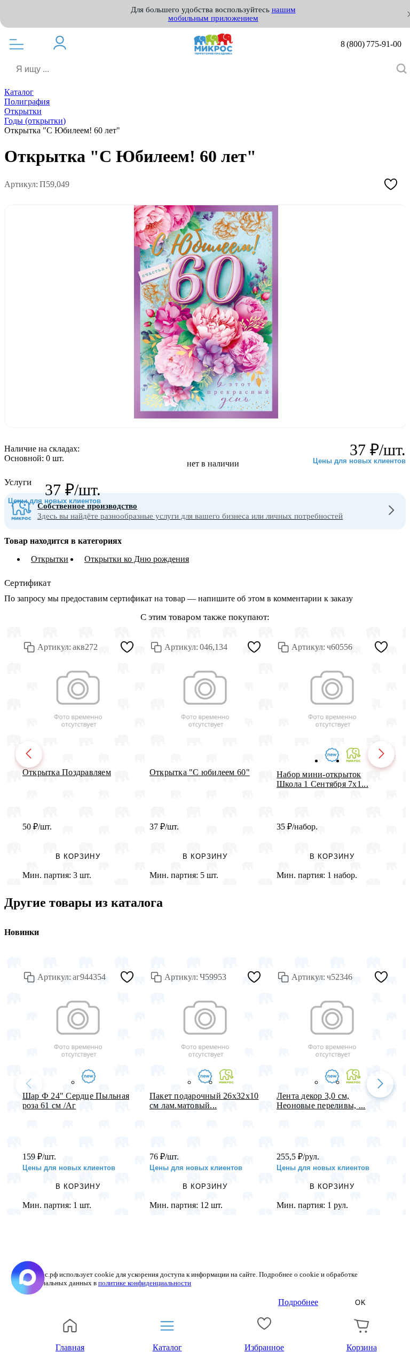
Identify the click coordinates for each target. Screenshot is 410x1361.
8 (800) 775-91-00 (371, 44)
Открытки (49, 558)
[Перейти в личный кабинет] (65, 43)
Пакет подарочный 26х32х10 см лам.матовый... (204, 1100)
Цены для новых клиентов (54, 501)
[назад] (28, 754)
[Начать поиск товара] (401, 69)
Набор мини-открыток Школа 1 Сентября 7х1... (322, 779)
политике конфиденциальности (144, 1283)
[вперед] (381, 754)
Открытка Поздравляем (66, 772)
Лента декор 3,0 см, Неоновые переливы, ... (321, 1100)
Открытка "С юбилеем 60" (199, 772)
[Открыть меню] (16, 44)
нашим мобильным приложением (232, 13)
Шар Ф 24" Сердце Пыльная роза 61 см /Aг (75, 1100)
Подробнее (298, 1302)
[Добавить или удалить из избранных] (390, 184)
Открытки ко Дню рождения (136, 558)
